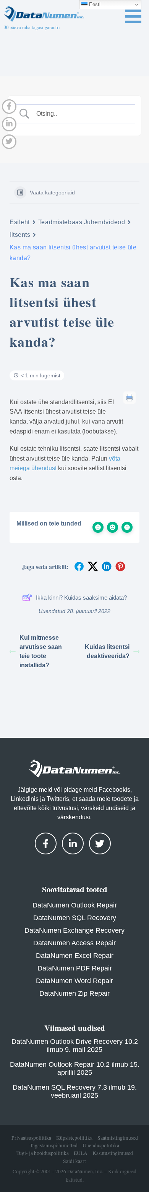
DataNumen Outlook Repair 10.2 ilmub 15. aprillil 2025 (74, 1068)
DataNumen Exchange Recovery (74, 930)
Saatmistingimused (117, 1137)
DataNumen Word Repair (74, 981)
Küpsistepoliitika (74, 1137)
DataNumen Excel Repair (74, 955)
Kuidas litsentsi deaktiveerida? (107, 651)
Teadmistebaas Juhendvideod (81, 222)
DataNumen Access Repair (74, 943)
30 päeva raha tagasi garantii (32, 27)
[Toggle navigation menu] (133, 16)
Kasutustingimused (112, 1153)
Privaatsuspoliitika (31, 1137)
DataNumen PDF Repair (74, 968)
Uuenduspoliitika (101, 1145)
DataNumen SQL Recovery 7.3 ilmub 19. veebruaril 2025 (75, 1091)
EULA (80, 1153)
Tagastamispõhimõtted (54, 1145)
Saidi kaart (74, 1161)
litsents (20, 234)
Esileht (20, 222)
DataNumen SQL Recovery (74, 918)
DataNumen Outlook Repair (74, 905)
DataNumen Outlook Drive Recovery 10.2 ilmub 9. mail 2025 (74, 1045)
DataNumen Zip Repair (74, 993)
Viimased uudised (74, 1027)
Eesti (93, 4)
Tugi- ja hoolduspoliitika (42, 1153)
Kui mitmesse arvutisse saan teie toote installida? (40, 651)
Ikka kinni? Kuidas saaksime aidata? (81, 597)
